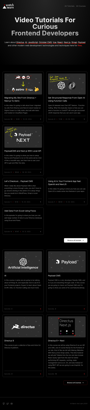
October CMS (45, 42)
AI (26, 42)
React (60, 42)
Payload (81, 42)
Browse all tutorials (74, 240)
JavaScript (33, 42)
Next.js (67, 42)
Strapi (74, 42)
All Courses (81, 6)
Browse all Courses (74, 383)
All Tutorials (69, 6)
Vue (54, 42)
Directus (20, 42)
